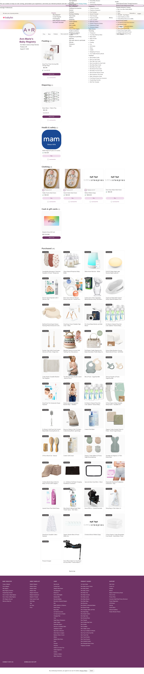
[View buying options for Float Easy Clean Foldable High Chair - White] (72, 313)
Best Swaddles (84, 626)
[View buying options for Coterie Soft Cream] (72, 444)
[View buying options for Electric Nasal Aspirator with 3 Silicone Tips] (51, 286)
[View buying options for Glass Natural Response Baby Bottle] (72, 260)
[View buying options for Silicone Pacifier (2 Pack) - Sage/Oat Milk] (115, 365)
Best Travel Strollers (85, 637)
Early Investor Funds (34, 599)
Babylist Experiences (34, 594)
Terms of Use (112, 594)
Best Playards (84, 620)
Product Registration (113, 601)
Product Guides (86, 581)
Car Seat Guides (84, 584)
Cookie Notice (112, 607)
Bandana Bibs (57, 596)
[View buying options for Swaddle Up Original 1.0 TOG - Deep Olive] (115, 444)
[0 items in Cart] (140, 18)
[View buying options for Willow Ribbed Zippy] (94, 178)
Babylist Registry (33, 584)
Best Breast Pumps (85, 607)
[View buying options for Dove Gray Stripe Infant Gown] (115, 178)
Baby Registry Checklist (8, 590)
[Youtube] (20, 665)
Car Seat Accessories (58, 611)
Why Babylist (5, 588)
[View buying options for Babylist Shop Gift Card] (51, 221)
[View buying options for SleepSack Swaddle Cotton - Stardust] (51, 523)
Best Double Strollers (85, 613)
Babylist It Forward (34, 596)
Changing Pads (57, 616)
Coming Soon (57, 586)
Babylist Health (33, 588)
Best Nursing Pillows (85, 618)
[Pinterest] (14, 665)
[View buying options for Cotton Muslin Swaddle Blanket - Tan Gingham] (51, 365)
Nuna (55, 641)
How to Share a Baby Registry (9, 596)
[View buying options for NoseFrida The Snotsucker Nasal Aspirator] (51, 392)
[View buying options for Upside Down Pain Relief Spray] (51, 497)
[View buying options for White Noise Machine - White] (94, 260)
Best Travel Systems (85, 639)
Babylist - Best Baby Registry (8, 17)
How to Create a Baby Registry (9, 594)
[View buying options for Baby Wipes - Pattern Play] (51, 97)
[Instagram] (7, 665)
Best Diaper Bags (84, 611)
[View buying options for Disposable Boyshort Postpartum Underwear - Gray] (115, 471)
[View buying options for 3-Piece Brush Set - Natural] (51, 444)
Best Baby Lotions (85, 596)
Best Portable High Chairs (86, 622)
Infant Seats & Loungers (59, 632)
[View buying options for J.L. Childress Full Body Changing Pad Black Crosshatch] (72, 471)
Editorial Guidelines (113, 609)
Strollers (55, 651)
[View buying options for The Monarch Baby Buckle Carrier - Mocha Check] (72, 365)
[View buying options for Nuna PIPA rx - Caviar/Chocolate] (94, 497)
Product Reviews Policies (114, 611)
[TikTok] (4, 665)
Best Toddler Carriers (85, 628)
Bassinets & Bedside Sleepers (60, 601)
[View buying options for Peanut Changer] (51, 550)
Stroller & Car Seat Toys (59, 647)
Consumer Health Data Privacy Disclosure (118, 599)
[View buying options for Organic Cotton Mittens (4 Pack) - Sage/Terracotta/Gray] (94, 444)
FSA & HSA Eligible (58, 594)
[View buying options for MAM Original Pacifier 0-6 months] (51, 139)
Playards (56, 643)
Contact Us (111, 586)
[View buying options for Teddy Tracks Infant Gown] (51, 178)
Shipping (111, 588)
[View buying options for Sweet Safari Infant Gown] (72, 178)
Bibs (55, 603)
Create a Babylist (6, 584)
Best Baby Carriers (85, 590)
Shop (55, 581)
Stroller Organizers (58, 649)
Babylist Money (33, 586)
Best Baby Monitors (85, 599)
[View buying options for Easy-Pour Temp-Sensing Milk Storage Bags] (51, 53)
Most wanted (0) (64, 34)
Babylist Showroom (34, 592)
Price (44, 34)
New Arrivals (56, 584)
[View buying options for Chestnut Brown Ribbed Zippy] (94, 523)
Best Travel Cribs (84, 635)
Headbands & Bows (58, 628)
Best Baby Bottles (85, 588)
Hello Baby (32, 601)
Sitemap (111, 605)
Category (55, 34)
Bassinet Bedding (57, 599)
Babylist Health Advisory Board (116, 592)
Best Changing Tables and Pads (88, 609)
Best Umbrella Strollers (86, 641)
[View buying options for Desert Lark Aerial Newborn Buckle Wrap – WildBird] (72, 392)
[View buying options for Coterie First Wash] (94, 418)
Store (49, 34)
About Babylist (35, 581)
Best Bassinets (84, 603)
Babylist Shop (33, 590)
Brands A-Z (56, 592)
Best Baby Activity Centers (87, 586)
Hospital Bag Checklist (8, 592)
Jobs (31, 603)
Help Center (111, 584)
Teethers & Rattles (58, 654)
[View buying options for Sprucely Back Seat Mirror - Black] (94, 471)
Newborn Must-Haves (58, 588)
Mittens (55, 637)
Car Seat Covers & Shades (59, 613)
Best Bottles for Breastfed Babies (88, 605)
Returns (111, 590)
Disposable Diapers (58, 624)
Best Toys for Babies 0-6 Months (88, 630)
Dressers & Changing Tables (60, 626)
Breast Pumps (57, 607)
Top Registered (57, 590)
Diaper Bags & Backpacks (59, 620)
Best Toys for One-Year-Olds (87, 632)
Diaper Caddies (57, 622)
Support (112, 581)
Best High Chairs (84, 616)
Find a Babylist (6, 586)
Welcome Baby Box (7, 601)
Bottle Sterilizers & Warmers (60, 605)
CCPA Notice (112, 603)
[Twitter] (17, 665)
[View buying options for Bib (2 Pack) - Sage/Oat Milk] (94, 365)
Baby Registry (7, 581)
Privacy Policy (112, 596)
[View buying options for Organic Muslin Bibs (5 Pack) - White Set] (72, 523)
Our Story (32, 605)
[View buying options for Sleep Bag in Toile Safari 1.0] (115, 497)
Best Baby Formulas (85, 594)
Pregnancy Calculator (85, 645)
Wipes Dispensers (58, 656)
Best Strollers (84, 624)
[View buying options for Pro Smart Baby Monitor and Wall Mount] (94, 313)
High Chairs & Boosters (59, 630)
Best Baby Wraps (84, 601)
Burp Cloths (56, 609)
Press (31, 607)
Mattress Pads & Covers (59, 635)
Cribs (55, 618)
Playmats (56, 645)
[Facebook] (11, 665)
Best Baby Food (84, 592)
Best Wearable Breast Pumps (87, 643)
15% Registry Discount (8, 599)
